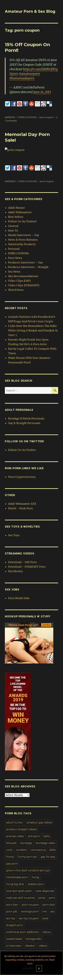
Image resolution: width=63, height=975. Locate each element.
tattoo (47, 932)
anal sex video (15, 836)
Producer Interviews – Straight (28, 267)
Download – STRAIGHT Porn (26, 566)
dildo (52, 849)
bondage (26, 843)
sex (52, 911)
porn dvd (49, 904)
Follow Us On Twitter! (22, 221)
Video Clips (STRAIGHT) (23, 285)
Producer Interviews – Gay (25, 262)
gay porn (12, 863)
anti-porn (34, 836)
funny (10, 856)
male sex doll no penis (20, 897)
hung (35, 877)
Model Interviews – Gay (23, 235)
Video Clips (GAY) (19, 280)
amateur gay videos (39, 822)
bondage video (45, 843)
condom (21, 849)
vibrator (30, 945)
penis (41, 897)
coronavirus (38, 849)
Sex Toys (14, 535)
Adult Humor (16, 207)
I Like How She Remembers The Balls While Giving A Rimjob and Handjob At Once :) (33, 330)
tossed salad (14, 938)
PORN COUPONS (27, 117)
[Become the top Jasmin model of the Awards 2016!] (31, 721)
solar (45, 918)
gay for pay (48, 856)
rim (44, 911)
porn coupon (46, 117)
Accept (28, 968)
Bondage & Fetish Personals (26, 418)
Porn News (15, 258)
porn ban (12, 904)
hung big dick (15, 884)
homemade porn (17, 877)
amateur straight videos (21, 829)
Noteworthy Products (22, 244)
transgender (34, 938)
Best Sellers (15, 216)
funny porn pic (27, 856)
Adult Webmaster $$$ (22, 503)
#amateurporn (29, 74)
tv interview (13, 945)
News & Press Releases (23, 239)
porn (52, 897)
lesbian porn (36, 884)
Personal (14, 248)
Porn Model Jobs (18, 598)
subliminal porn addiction (22, 932)
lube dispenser (45, 891)
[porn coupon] (31, 153)
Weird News (16, 289)
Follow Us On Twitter (22, 450)
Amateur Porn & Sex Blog (30, 11)
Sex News (14, 271)
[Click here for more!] (31, 643)
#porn (13, 74)
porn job (11, 911)
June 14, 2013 (42, 92)
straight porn (14, 925)
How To (13, 230)
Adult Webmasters (20, 212)
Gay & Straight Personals (24, 423)
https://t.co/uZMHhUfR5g (40, 69)
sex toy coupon (29, 918)
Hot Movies (15, 571)
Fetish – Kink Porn (20, 508)
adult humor (14, 822)
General (13, 226)
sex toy (10, 918)
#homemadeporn (21, 78)
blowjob (11, 843)
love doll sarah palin (19, 891)
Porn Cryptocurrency (22, 476)
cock (9, 849)
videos (43, 945)
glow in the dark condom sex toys (28, 870)
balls (47, 836)
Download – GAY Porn (22, 562)
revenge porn (30, 911)
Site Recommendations (23, 276)
